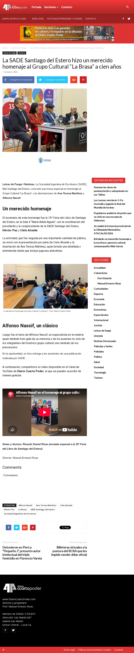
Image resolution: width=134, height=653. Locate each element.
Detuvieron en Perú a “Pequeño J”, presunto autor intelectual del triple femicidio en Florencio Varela (22, 552)
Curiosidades (101, 288)
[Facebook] (123, 18)
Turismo (98, 377)
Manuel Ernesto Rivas (109, 283)
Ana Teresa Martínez (46, 505)
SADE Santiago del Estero (43, 509)
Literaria (21, 53)
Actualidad (100, 267)
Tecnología (100, 372)
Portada (36, 7)
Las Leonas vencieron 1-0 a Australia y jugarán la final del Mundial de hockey (109, 204)
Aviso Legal (38, 18)
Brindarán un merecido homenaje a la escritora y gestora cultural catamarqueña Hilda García (112, 242)
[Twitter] (129, 18)
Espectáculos (101, 314)
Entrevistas (100, 309)
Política (98, 356)
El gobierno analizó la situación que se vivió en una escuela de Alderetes (112, 217)
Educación (99, 304)
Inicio (5, 47)
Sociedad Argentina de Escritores (20, 513)
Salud (97, 361)
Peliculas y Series (103, 346)
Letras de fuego (19, 47)
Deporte (98, 293)
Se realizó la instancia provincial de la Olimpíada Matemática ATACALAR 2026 (112, 229)
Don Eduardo (105, 278)
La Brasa (22, 509)
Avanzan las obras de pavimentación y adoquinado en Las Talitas (111, 191)
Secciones (50, 7)
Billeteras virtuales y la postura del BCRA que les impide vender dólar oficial (69, 550)
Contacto (66, 7)
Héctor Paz (9, 509)
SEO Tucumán (11, 649)
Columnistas (100, 272)
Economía (99, 299)
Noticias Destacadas (105, 341)
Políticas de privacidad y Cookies (64, 18)
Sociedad (99, 367)
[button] (127, 7)
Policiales (99, 351)
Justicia (98, 325)
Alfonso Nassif (25, 505)
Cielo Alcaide (66, 505)
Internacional (101, 320)
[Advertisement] (44, 173)
